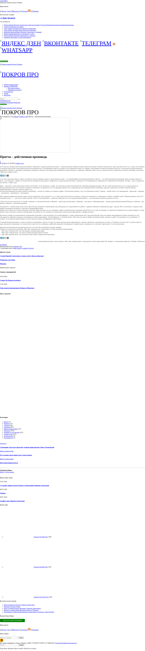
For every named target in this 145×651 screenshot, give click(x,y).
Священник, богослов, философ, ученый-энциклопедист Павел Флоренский (27, 447)
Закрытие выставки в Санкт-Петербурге (17, 37)
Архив (6, 93)
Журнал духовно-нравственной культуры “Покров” (21, 610)
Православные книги (11, 84)
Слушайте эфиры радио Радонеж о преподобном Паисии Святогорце (24, 485)
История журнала (14, 88)
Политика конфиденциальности (66, 643)
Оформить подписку (15, 90)
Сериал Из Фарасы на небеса (13, 27)
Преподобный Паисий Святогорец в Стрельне (19, 36)
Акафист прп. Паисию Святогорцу (12, 501)
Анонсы (6, 425)
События (7, 427)
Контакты (7, 95)
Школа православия (10, 429)
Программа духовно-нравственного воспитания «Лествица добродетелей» (29, 612)
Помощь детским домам (12, 606)
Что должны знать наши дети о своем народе (16, 455)
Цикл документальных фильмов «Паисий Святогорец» (22, 608)
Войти (2, 472)
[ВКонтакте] (1, 175)
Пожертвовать (4, 61)
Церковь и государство (11, 432)
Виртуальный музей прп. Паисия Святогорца (19, 605)
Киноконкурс (8, 438)
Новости (7, 423)
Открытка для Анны (7, 260)
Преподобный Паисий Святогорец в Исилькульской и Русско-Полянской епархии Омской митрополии (39, 25)
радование (3, 245)
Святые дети (18, 246)
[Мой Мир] (8, 175)
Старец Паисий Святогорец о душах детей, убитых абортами (22, 256)
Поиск (21, 637)
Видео (6, 422)
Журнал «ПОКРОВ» (11, 86)
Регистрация (9, 472)
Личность (7, 431)
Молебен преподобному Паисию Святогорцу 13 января (22, 32)
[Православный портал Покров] (11, 64)
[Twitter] (3, 175)
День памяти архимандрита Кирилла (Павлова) (20, 28)
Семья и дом (19, 163)
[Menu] (1, 106)
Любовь (3, 493)
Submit (21, 645)
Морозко (3, 264)
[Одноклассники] (6, 175)
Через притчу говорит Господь (23, 248)
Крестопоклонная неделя (9, 463)
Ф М (3, 163)
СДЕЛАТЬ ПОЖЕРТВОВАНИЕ (12, 620)
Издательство (8, 92)
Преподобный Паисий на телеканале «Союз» (19, 34)
